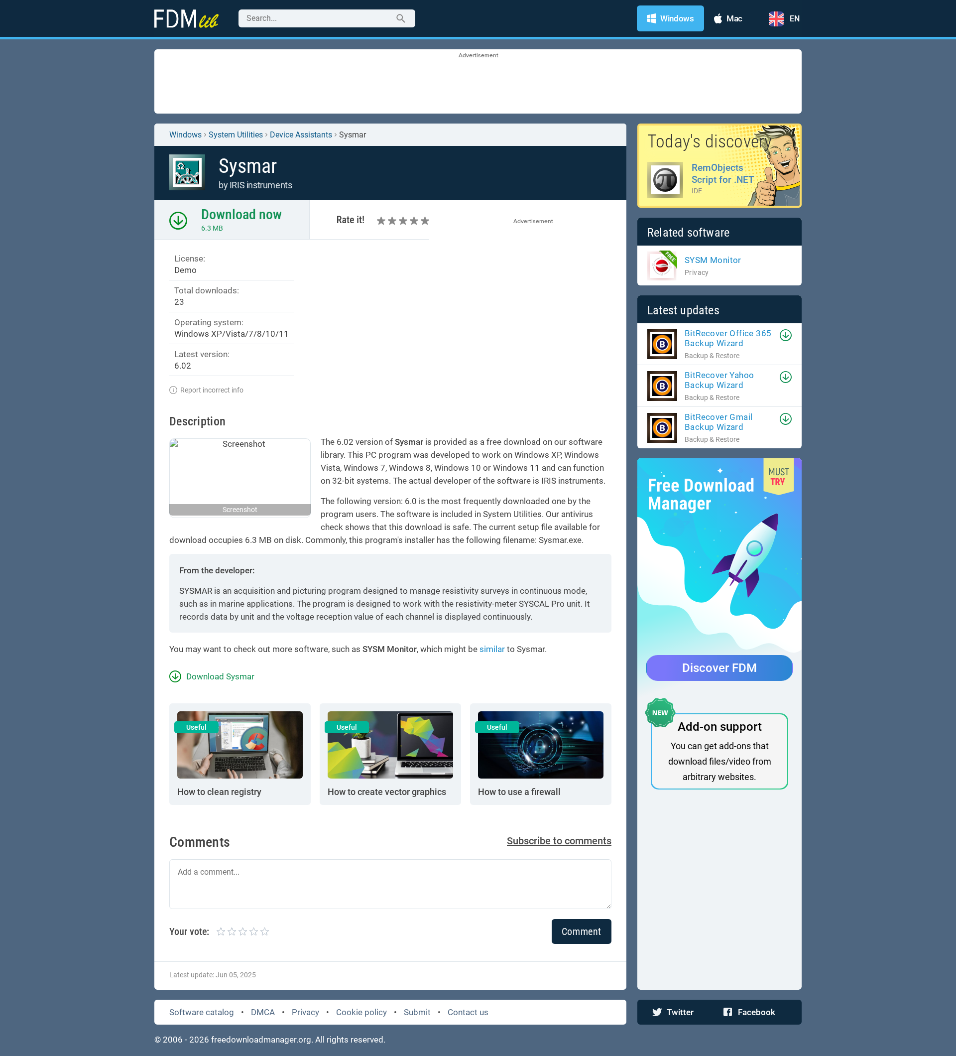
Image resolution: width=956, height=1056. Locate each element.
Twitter (680, 1012)
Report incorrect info (211, 390)
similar (492, 649)
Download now (241, 214)
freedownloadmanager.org (261, 1040)
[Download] (786, 335)
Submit (417, 1012)
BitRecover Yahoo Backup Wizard (719, 380)
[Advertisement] (478, 82)
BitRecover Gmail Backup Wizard (718, 422)
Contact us (468, 1012)
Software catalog (201, 1012)
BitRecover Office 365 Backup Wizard (728, 338)
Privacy (305, 1012)
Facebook (756, 1012)
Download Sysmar (220, 676)
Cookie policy (361, 1012)
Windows (185, 134)
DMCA (263, 1012)
